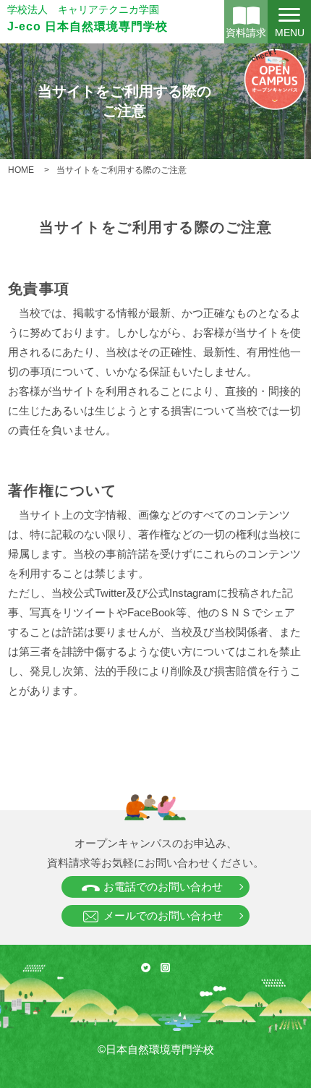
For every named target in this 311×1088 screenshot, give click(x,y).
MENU (289, 32)
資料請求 (246, 32)
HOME (21, 170)
